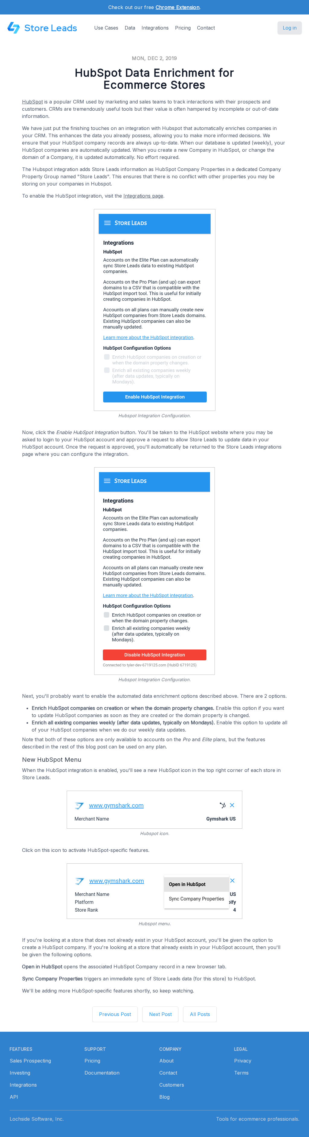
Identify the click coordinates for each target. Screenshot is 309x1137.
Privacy (242, 1061)
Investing (20, 1073)
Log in (290, 28)
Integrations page (143, 196)
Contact (206, 28)
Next (160, 1014)
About (166, 1061)
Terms (241, 1073)
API (14, 1097)
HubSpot (32, 102)
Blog (164, 1097)
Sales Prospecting (30, 1061)
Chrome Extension (177, 7)
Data (130, 28)
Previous (115, 1014)
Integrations (155, 28)
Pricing (183, 28)
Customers (171, 1085)
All (200, 1014)
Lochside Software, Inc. (37, 1119)
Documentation (101, 1073)
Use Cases (106, 28)
